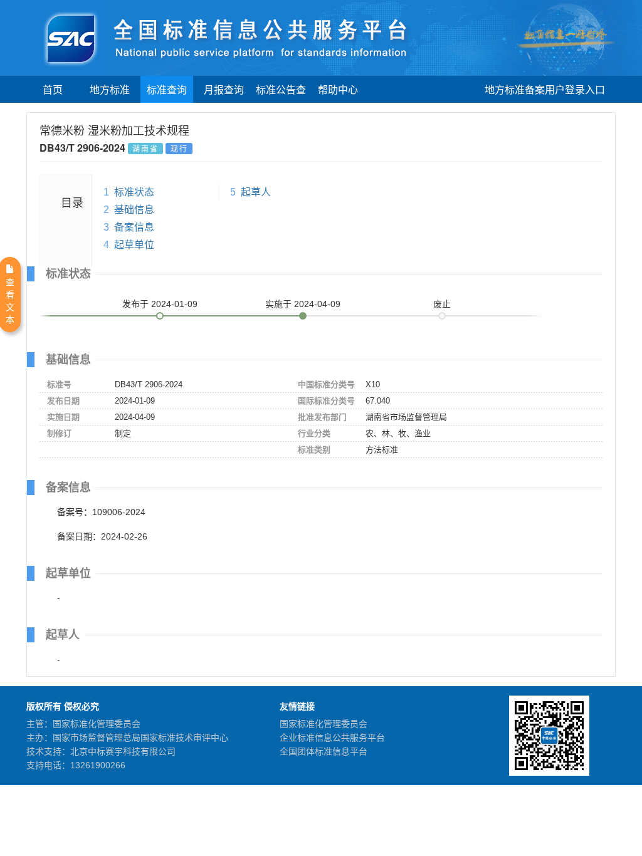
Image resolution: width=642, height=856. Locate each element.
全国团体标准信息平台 (323, 751)
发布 (159, 304)
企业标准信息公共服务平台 (332, 738)
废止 (442, 304)
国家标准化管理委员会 (323, 724)
